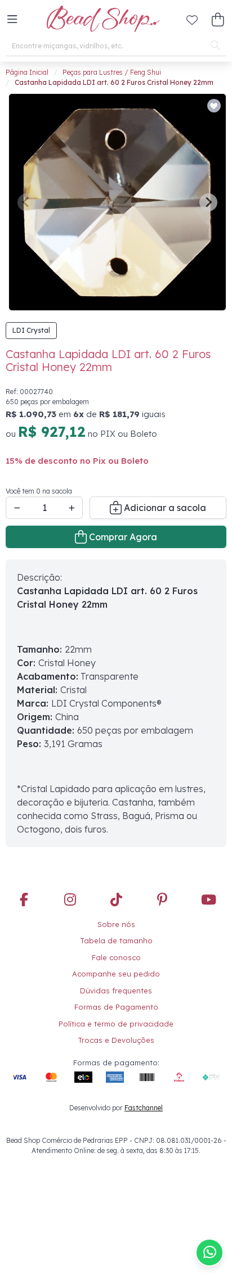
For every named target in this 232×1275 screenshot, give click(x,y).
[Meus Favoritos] (192, 19)
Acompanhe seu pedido (116, 973)
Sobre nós (116, 924)
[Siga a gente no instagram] (70, 900)
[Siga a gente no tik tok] (116, 900)
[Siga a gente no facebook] (23, 900)
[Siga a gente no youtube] (208, 900)
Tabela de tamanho (116, 940)
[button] (12, 19)
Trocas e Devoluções (116, 1040)
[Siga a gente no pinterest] (162, 900)
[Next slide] (208, 202)
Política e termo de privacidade (116, 1023)
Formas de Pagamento (116, 1006)
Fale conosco (116, 957)
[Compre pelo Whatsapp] (209, 1252)
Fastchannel (143, 1108)
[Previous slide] (26, 202)
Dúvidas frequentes (116, 990)
